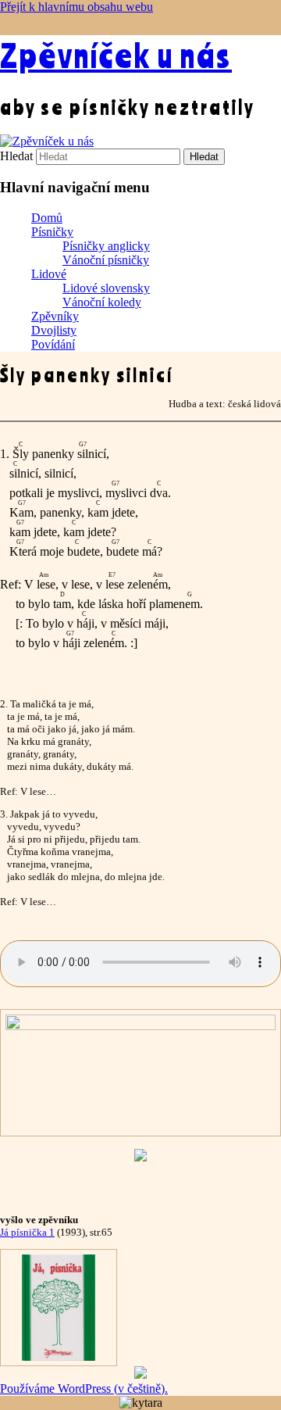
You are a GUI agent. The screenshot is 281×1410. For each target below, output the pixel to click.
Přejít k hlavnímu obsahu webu (76, 6)
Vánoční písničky (105, 260)
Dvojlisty (53, 330)
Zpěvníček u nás (116, 54)
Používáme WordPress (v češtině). (84, 1388)
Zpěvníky (55, 316)
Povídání (53, 344)
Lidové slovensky (106, 288)
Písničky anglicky (106, 245)
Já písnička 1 (27, 1232)
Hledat (16, 156)
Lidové (48, 274)
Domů (46, 217)
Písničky (52, 231)
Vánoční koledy (101, 302)
